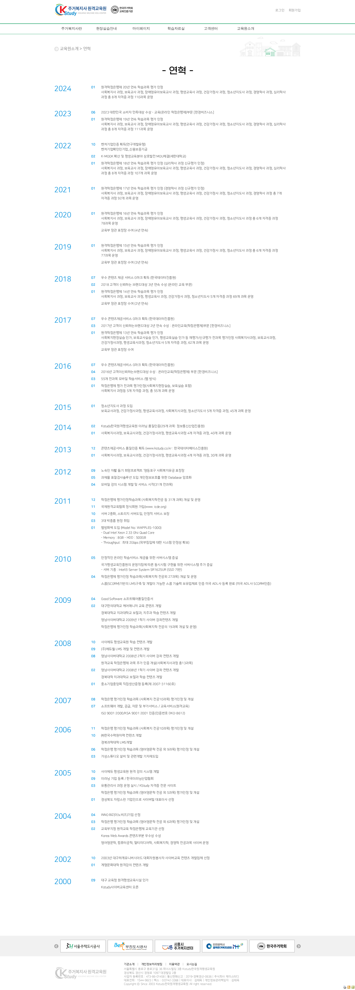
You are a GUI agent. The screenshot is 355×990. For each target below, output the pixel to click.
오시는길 (192, 964)
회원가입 (295, 10)
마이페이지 (141, 28)
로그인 (280, 10)
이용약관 (174, 964)
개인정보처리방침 (152, 964)
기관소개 (129, 964)
